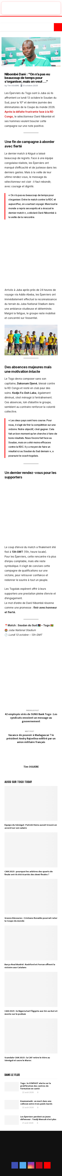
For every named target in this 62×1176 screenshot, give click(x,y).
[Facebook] (25, 20)
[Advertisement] (31, 256)
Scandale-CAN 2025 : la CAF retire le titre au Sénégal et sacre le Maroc (27, 1059)
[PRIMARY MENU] (4, 27)
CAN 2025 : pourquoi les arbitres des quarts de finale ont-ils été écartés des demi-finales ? (29, 873)
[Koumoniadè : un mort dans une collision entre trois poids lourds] (12, 1104)
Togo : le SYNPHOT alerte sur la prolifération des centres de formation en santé (35, 1086)
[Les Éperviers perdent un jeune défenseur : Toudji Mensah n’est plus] (12, 1120)
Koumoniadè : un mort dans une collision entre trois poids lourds (36, 1102)
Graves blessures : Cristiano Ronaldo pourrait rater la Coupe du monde (31, 919)
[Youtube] (37, 20)
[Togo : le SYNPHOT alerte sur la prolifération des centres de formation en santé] (12, 1086)
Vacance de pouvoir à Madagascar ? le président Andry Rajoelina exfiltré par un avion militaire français (31, 739)
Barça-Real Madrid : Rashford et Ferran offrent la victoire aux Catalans (30, 966)
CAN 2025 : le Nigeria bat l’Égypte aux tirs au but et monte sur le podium (31, 1012)
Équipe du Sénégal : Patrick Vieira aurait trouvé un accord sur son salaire (31, 826)
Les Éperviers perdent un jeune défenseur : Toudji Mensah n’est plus (38, 1118)
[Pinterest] (34, 20)
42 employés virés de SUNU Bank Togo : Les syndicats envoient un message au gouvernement (31, 718)
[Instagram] (31, 20)
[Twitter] (28, 20)
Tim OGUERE (13, 85)
